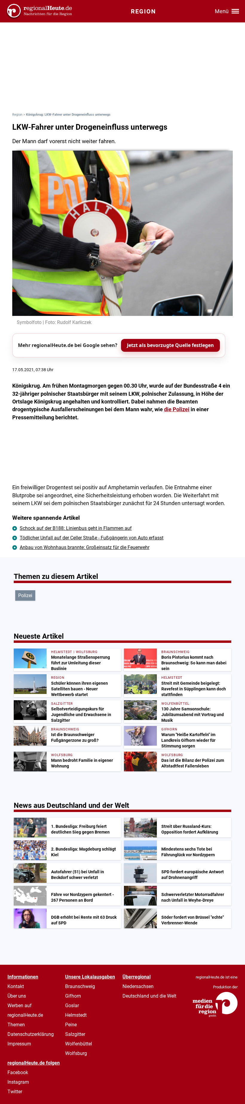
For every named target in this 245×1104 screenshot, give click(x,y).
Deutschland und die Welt (149, 996)
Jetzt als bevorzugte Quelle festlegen (170, 345)
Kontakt (15, 986)
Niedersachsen (138, 986)
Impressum (19, 1044)
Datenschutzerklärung (30, 1034)
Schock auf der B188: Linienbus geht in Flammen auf (76, 528)
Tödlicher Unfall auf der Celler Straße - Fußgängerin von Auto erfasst (91, 538)
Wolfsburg (76, 1053)
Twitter (14, 1091)
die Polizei (176, 409)
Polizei (25, 595)
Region (17, 115)
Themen (16, 1024)
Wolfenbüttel (78, 1044)
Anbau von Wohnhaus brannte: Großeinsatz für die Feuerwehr (84, 547)
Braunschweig (80, 986)
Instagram (18, 1082)
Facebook (17, 1072)
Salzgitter (75, 1034)
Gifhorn (73, 996)
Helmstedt (76, 1015)
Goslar (72, 1005)
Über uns (16, 996)
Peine (71, 1024)
